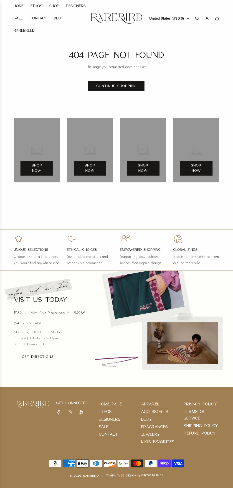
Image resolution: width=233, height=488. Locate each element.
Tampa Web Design (121, 475)
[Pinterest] (81, 412)
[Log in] (207, 18)
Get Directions (38, 356)
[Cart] (217, 18)
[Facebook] (58, 412)
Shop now (37, 168)
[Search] (197, 18)
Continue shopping (116, 86)
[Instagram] (70, 412)
